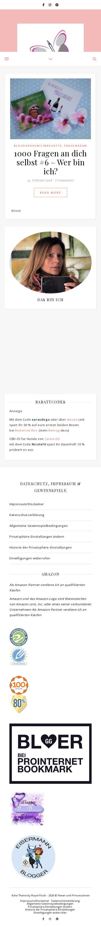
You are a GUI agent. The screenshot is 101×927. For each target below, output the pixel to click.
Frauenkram (75, 145)
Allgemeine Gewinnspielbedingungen (38, 526)
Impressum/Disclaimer (26, 504)
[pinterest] (56, 5)
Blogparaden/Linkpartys (38, 145)
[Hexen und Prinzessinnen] (50, 30)
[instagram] (50, 5)
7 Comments (64, 180)
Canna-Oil (52, 439)
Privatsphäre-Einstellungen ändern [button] (36, 536)
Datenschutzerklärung (26, 515)
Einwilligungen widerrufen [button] (29, 558)
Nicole (16, 211)
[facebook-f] (44, 5)
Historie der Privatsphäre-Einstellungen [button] (40, 547)
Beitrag (54, 430)
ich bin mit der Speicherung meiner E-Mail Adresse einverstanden (48, 341)
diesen (72, 419)
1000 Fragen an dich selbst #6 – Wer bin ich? (50, 162)
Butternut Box (26, 430)
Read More (50, 192)
